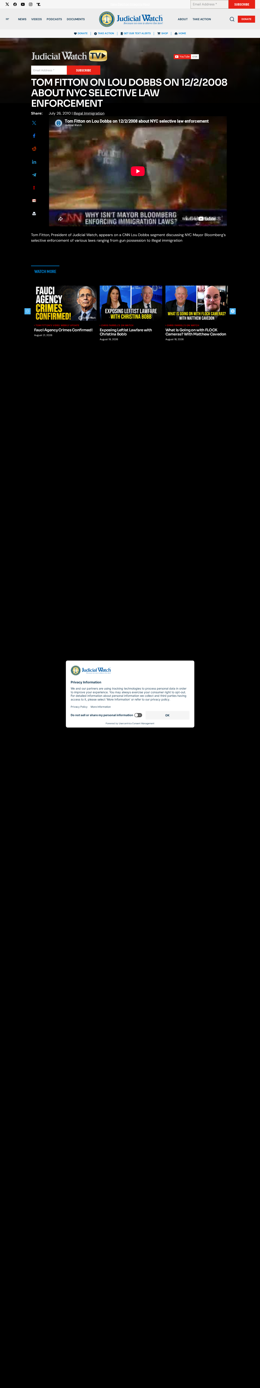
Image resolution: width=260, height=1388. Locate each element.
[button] (7, 19)
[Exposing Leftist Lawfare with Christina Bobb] (131, 303)
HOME (182, 33)
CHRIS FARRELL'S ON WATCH (117, 325)
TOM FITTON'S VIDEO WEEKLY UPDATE (57, 325)
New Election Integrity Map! (130, 4)
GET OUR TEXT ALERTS (137, 33)
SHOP (164, 33)
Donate (246, 19)
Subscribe (241, 4)
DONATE (83, 33)
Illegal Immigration (89, 113)
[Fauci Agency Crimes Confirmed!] (65, 303)
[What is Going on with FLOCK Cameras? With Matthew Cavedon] (196, 303)
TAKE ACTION (106, 33)
